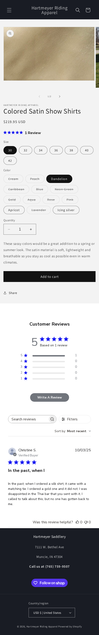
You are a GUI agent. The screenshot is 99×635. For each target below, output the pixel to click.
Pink (72, 200)
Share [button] (13, 293)
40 (87, 150)
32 (25, 150)
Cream (15, 180)
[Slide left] (39, 96)
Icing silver (66, 210)
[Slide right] (60, 96)
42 (10, 161)
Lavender (41, 211)
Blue (42, 190)
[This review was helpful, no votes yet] (77, 522)
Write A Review (49, 397)
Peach (37, 180)
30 (10, 150)
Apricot (14, 210)
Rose (53, 200)
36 (56, 150)
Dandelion (59, 179)
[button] (9, 10)
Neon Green (66, 190)
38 (71, 150)
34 (41, 150)
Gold (14, 200)
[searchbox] (28, 419)
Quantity (9, 220)
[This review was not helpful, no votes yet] (85, 522)
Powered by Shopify (70, 626)
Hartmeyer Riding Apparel (42, 626)
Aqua (34, 200)
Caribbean (18, 190)
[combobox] (73, 431)
